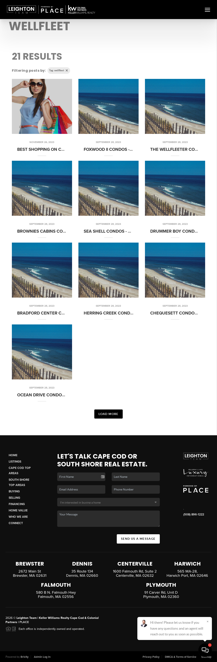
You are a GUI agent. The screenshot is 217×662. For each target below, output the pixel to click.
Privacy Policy (151, 657)
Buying (14, 491)
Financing (17, 504)
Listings (15, 461)
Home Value (18, 510)
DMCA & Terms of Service (180, 657)
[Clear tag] (66, 70)
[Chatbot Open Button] (205, 650)
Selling (14, 498)
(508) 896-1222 (193, 514)
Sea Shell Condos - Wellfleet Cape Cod (128, 231)
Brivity (25, 657)
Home (13, 455)
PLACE (24, 622)
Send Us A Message (138, 538)
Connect (16, 523)
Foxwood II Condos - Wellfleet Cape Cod (129, 149)
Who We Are (18, 517)
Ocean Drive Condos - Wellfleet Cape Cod (65, 395)
